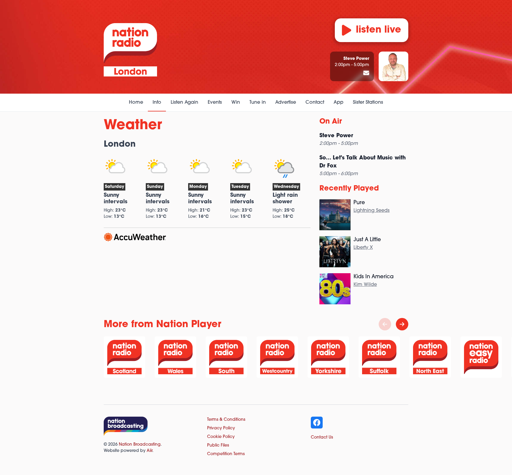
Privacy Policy (221, 428)
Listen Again (184, 102)
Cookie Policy (221, 437)
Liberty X (363, 247)
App (338, 102)
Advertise (285, 102)
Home (136, 102)
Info (157, 102)
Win (235, 102)
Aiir (149, 451)
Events (215, 102)
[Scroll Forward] (402, 324)
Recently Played (349, 188)
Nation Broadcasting (140, 444)
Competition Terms (226, 454)
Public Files (218, 445)
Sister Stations (368, 102)
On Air (330, 121)
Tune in (257, 102)
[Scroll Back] (385, 324)
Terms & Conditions (226, 420)
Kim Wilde (365, 284)
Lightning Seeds (371, 210)
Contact (314, 102)
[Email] (366, 73)
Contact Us (322, 437)
